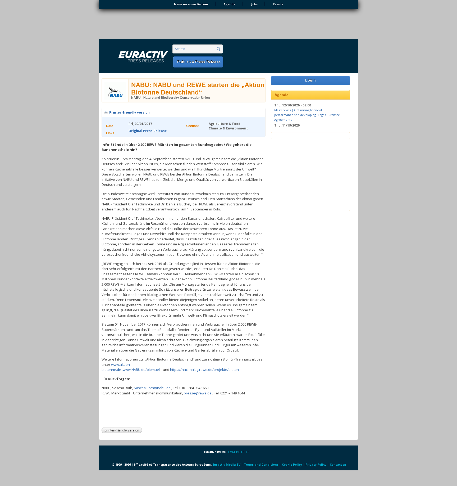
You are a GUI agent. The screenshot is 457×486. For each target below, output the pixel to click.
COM (231, 452)
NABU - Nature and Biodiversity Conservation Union (170, 98)
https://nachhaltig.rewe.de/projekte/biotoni (205, 369)
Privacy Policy (315, 464)
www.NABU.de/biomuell (142, 369)
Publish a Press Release (199, 62)
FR (243, 452)
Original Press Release (148, 131)
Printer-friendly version (129, 112)
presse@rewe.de (198, 393)
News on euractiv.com (191, 4)
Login (310, 80)
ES (247, 452)
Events (278, 4)
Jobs (254, 4)
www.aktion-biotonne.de (116, 367)
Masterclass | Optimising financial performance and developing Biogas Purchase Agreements (307, 114)
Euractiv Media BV (226, 464)
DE (238, 452)
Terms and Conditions (261, 464)
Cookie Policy (292, 464)
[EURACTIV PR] (137, 56)
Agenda (229, 4)
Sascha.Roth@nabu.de (152, 387)
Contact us (338, 464)
